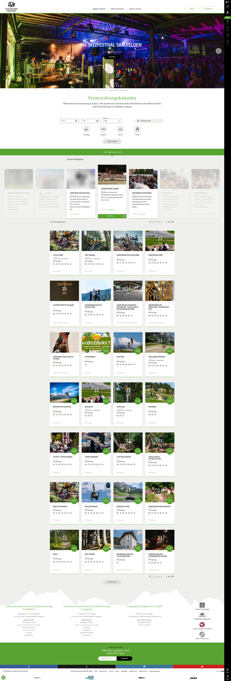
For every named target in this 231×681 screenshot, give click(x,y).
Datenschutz (143, 671)
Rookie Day (89, 407)
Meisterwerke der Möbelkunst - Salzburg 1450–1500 (159, 307)
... (165, 222)
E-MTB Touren (58, 255)
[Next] (219, 51)
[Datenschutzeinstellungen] (3, 677)
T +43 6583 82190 (133, 616)
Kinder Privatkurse (155, 255)
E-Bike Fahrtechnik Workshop (159, 507)
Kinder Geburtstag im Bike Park (128, 255)
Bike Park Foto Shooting (62, 407)
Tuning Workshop (91, 457)
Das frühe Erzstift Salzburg (63, 305)
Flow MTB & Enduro (124, 457)
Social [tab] (227, 672)
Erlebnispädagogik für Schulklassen (93, 306)
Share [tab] (227, 679)
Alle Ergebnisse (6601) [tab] (112, 152)
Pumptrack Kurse (123, 507)
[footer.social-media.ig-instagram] (144, 666)
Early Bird (120, 357)
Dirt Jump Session (91, 507)
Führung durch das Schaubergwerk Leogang (157, 555)
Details (110, 216)
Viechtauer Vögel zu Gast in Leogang (63, 358)
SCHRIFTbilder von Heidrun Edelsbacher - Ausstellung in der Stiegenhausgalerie (127, 307)
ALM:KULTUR (167, 193)
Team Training (90, 255)
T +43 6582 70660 (19, 616)
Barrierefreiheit (154, 671)
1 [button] (103, 86)
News (117, 671)
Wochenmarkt (90, 357)
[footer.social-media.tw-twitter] (87, 666)
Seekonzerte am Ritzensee (142, 193)
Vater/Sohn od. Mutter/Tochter (154, 458)
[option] (112, 51)
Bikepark (124, 671)
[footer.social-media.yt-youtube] (202, 666)
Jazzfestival (133, 671)
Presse (111, 671)
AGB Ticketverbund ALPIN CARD (81, 671)
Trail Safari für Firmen (156, 357)
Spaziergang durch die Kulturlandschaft (125, 555)
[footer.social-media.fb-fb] (29, 666)
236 (169, 222)
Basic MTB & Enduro (60, 507)
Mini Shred (152, 407)
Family (55, 554)
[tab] (227, 2)
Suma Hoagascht (200, 193)
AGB (95, 671)
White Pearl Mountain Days (80, 193)
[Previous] (43, 191)
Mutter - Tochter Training (62, 457)
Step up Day (121, 407)
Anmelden (124, 658)
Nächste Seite (112, 582)
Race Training (90, 554)
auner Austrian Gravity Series (19, 193)
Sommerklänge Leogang (110, 189)
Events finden (112, 141)
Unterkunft (208, 9)
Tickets (191, 9)
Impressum (103, 671)
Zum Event (112, 57)
